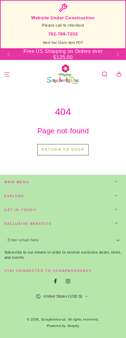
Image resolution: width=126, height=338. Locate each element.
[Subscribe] (119, 240)
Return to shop (63, 149)
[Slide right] (117, 54)
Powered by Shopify (63, 326)
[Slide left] (9, 54)
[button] (104, 74)
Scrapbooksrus (53, 319)
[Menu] (7, 74)
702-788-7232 (63, 34)
